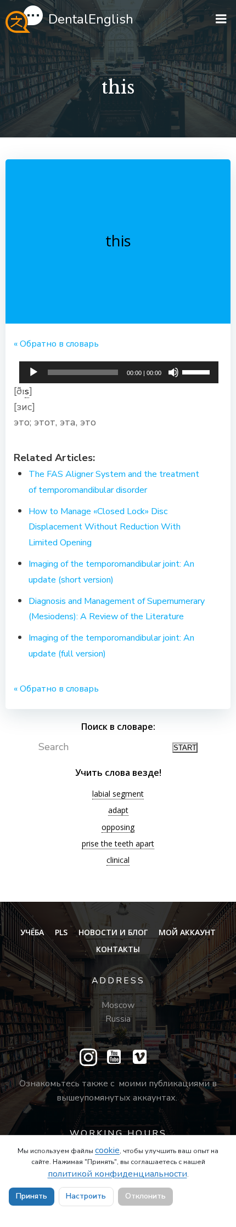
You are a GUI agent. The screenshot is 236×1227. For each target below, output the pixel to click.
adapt (118, 810)
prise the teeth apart (118, 843)
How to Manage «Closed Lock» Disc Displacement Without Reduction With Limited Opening (105, 527)
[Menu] (221, 19)
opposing (118, 827)
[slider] (197, 371)
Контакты (118, 949)
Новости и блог (113, 932)
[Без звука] (173, 372)
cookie (107, 1150)
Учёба (32, 932)
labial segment (118, 793)
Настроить (86, 1196)
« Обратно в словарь (56, 344)
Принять (31, 1196)
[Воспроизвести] (33, 372)
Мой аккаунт (187, 932)
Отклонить (145, 1196)
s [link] (27, 391)
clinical (118, 860)
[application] (118, 369)
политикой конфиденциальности (117, 1174)
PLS (61, 932)
